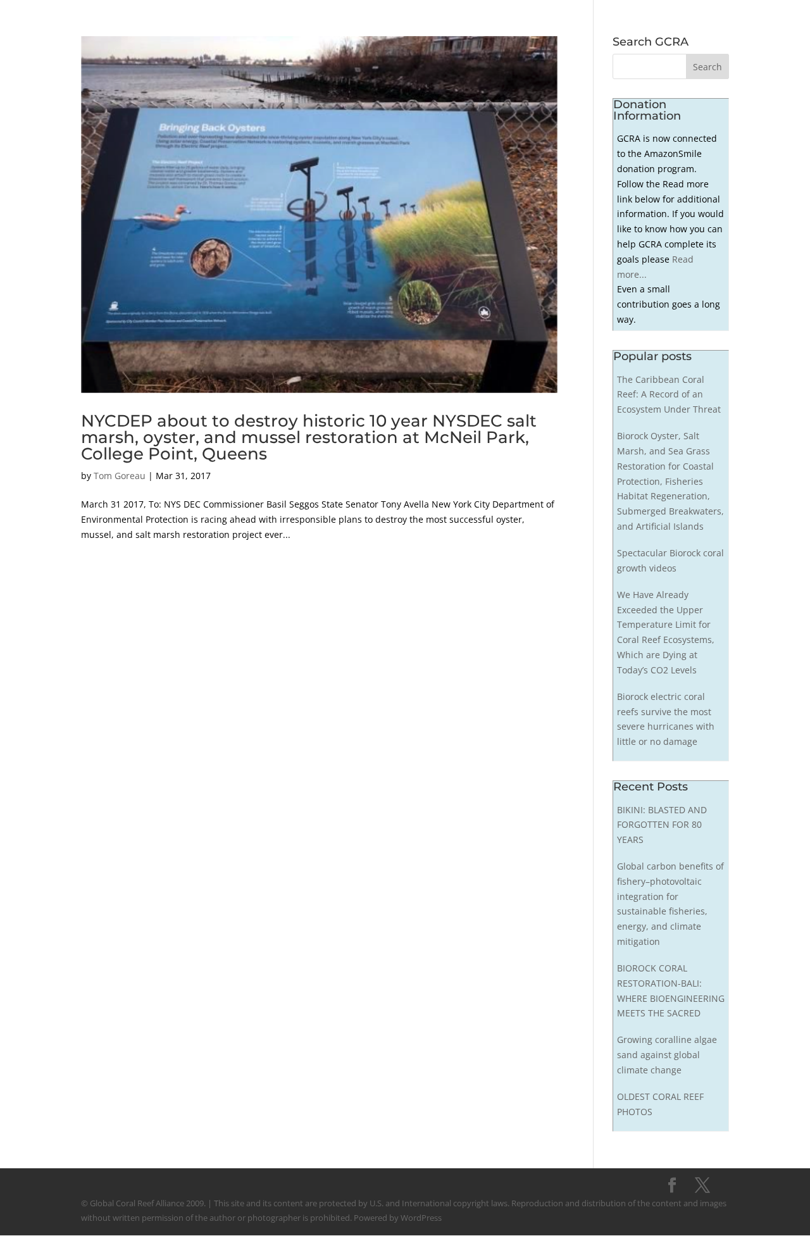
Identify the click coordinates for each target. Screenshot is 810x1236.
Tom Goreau (120, 476)
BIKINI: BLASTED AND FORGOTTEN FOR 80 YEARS (662, 825)
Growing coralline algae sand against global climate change (667, 1054)
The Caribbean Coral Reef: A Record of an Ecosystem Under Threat (669, 394)
